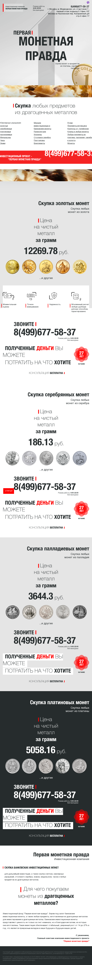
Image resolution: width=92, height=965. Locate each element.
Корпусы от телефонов (78, 129)
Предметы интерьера (77, 126)
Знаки (2, 143)
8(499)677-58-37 (80, 6)
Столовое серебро (42, 137)
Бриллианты (39, 143)
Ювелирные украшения (10, 123)
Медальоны (5, 137)
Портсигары (39, 140)
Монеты (71, 143)
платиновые (5, 132)
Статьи (8, 491)
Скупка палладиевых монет (58, 548)
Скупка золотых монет (63, 203)
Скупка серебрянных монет (58, 394)
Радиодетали (40, 132)
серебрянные (6, 129)
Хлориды (38, 135)
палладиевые (6, 135)
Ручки (70, 123)
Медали (37, 123)
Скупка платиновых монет (59, 702)
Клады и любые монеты (78, 132)
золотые (4, 126)
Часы (2, 140)
